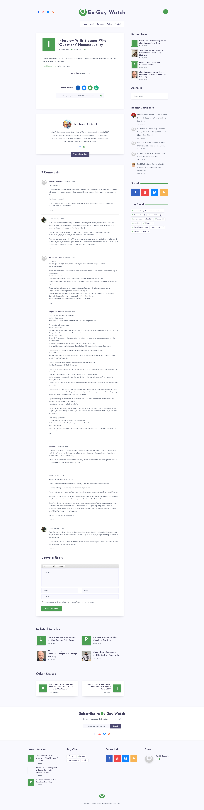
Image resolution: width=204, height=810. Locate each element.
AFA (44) (136, 223)
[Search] (165, 11)
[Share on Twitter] (84, 87)
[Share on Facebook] (78, 87)
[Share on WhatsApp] (96, 87)
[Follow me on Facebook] (80, 147)
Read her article (49, 66)
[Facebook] (38, 12)
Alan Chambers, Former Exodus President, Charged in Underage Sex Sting (62, 653)
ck (50, 219)
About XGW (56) (155, 215)
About (92, 24)
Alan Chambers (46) (140, 227)
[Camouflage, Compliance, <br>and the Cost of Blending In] (86, 655)
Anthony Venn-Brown (145, 114)
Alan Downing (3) (158, 227)
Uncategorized (84, 73)
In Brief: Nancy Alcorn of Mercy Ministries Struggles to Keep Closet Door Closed (151, 131)
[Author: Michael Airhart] (67, 123)
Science (82, 756)
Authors (110, 24)
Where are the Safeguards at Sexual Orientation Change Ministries (151, 53)
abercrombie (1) (139, 215)
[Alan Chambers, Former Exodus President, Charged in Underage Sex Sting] (41, 655)
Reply (52, 210)
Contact (118, 24)
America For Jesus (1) (141, 231)
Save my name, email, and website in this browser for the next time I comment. (69, 602)
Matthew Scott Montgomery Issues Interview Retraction (150, 167)
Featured (72, 756)
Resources (100, 24)
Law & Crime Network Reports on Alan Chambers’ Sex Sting (152, 117)
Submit (115, 726)
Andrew (52, 446)
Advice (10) (160, 219)
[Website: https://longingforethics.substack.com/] (84, 147)
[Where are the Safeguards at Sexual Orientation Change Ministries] (134, 53)
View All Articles (80, 154)
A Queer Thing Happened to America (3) (148, 211)
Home (85, 24)
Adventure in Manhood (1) (142, 219)
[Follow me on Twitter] (76, 147)
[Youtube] (43, 12)
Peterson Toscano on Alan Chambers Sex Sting (46, 781)
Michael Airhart (85, 124)
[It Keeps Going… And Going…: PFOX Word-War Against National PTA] (103, 688)
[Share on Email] (90, 87)
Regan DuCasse (55, 257)
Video (85, 760)
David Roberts (143, 164)
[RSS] (53, 12)
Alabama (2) (148, 223)
